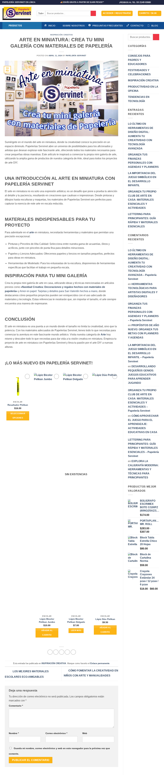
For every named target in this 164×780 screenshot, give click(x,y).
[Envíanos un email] (160, 2)
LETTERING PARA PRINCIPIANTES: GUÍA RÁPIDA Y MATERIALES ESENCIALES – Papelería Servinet (143, 447)
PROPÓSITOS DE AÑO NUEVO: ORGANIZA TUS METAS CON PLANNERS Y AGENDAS (143, 331)
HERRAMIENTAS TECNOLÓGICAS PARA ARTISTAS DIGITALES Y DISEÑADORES (143, 290)
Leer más (76, 630)
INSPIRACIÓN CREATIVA (61, 35)
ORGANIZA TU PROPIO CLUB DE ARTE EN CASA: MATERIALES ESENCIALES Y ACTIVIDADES (142, 199)
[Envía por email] (61, 652)
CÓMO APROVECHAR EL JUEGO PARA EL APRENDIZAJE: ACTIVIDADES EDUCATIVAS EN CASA (143, 424)
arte (31, 232)
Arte (103, 334)
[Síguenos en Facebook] (154, 2)
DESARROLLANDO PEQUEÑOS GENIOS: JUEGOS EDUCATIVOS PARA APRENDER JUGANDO (142, 374)
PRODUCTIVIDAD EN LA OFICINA (143, 88)
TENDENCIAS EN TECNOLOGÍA (138, 99)
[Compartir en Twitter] (55, 652)
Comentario (16, 705)
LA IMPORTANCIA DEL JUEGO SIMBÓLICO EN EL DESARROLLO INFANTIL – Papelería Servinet (142, 353)
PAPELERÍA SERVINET (76, 56)
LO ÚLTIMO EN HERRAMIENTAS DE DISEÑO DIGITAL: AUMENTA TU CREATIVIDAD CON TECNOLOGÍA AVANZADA (140, 136)
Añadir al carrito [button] (47, 633)
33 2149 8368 (143, 2)
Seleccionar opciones (17, 416)
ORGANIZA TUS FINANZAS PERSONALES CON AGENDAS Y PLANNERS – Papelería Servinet (143, 311)
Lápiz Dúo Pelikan (105, 619)
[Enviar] (93, 13)
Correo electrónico (56, 733)
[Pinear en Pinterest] (67, 652)
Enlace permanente (99, 663)
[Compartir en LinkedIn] (73, 652)
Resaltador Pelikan (18, 405)
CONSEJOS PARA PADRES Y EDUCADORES (139, 59)
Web (84, 733)
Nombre (14, 733)
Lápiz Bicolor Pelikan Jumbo (47, 620)
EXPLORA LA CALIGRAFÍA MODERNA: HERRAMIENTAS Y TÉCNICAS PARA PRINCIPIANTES (143, 469)
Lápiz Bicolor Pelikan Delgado (76, 620)
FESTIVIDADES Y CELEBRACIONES (139, 72)
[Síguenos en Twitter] (157, 2)
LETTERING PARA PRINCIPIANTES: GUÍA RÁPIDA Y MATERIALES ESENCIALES (143, 220)
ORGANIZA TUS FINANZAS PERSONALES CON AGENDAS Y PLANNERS (143, 160)
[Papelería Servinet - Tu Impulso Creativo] (17, 13)
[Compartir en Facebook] (50, 652)
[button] (117, 13)
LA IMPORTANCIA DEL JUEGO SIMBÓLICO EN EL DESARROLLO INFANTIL (142, 179)
